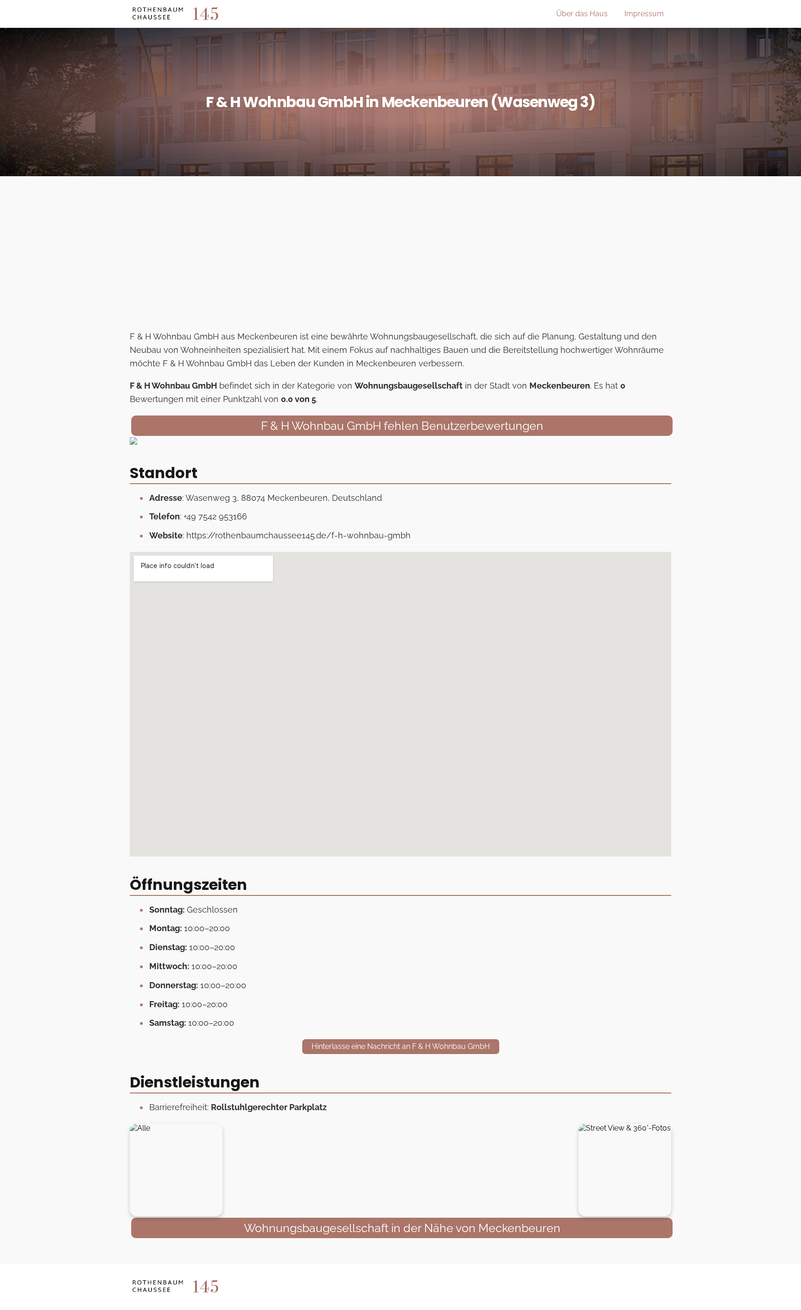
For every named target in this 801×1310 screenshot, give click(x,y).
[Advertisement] (400, 256)
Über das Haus (582, 13)
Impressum (644, 13)
